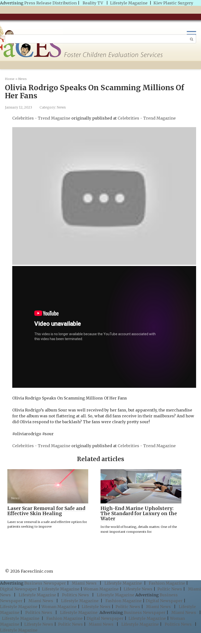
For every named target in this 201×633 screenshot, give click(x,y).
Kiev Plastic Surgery (173, 2)
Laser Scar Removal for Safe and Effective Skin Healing (46, 510)
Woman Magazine (101, 589)
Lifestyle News (137, 589)
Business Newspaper (45, 583)
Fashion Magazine (167, 583)
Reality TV (93, 2)
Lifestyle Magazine (129, 2)
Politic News (169, 589)
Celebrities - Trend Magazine (41, 118)
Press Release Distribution (51, 2)
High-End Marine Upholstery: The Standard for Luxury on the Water (138, 513)
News (61, 107)
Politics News (75, 594)
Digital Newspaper (18, 589)
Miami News (84, 583)
